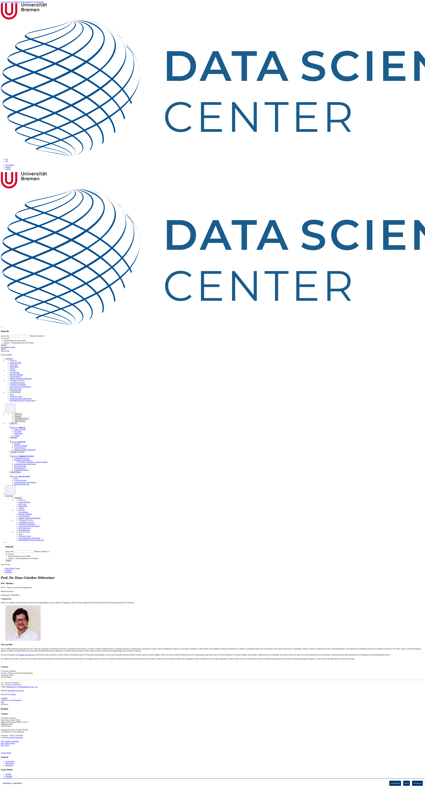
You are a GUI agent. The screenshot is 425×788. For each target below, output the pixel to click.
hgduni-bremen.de (22, 687)
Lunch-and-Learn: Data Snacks (21, 398)
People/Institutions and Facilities (14, 341)
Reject (406, 783)
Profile (13, 694)
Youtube (8, 774)
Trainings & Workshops (18, 385)
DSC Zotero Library (8, 743)
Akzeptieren (417, 783)
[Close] (11, 440)
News (12, 394)
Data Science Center (8, 347)
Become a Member (16, 375)
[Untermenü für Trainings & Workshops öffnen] (32, 460)
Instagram (8, 776)
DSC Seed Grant (16, 389)
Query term (5, 336)
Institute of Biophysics (26, 655)
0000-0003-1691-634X (15, 691)
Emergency (9, 765)
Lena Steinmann (15, 700)
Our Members (14, 373)
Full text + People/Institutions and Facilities (18, 343)
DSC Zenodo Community (10, 741)
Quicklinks (9, 359)
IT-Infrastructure (15, 391)
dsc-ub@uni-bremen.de (14, 737)
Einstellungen (395, 783)
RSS (2, 702)
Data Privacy (9, 763)
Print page (4, 704)
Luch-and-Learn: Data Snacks (20, 387)
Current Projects (15, 377)
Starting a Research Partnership (21, 379)
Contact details (6, 753)
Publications (14, 367)
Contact (12, 369)
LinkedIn (4, 698)
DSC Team (14, 365)
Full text (6, 338)
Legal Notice (9, 761)
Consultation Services (17, 383)
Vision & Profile (15, 363)
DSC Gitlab (5, 745)
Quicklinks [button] (9, 496)
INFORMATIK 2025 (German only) (23, 400)
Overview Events (16, 396)
